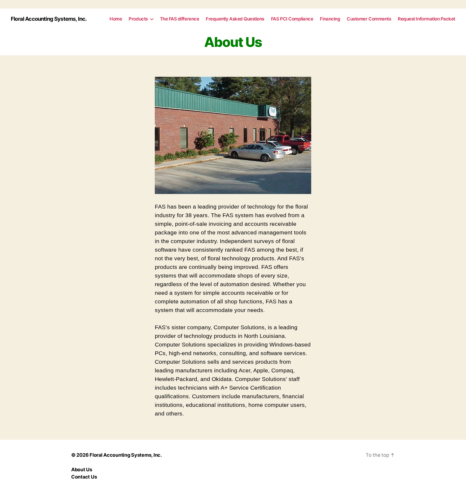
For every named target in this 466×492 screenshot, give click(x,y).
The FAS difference (179, 19)
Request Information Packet (426, 19)
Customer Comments (369, 19)
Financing (330, 19)
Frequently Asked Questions (235, 19)
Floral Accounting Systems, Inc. (49, 19)
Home (115, 19)
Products (138, 19)
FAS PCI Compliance (292, 19)
